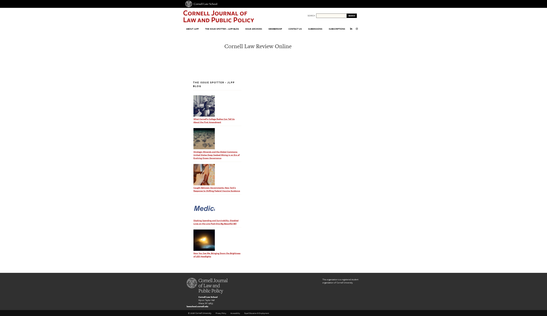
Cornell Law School (208, 296)
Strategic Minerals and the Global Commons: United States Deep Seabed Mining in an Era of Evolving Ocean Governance (216, 155)
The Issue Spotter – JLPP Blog (222, 28)
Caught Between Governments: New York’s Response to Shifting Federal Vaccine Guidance (216, 189)
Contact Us (295, 28)
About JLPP (192, 28)
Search (311, 15)
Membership (275, 28)
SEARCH (351, 15)
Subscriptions (337, 28)
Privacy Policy (221, 313)
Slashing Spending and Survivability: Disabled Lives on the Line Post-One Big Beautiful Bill (215, 222)
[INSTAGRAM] (356, 30)
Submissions (315, 28)
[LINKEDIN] (351, 30)
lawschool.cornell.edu (197, 306)
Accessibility (235, 313)
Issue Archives (253, 28)
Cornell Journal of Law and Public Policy (218, 16)
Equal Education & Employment (256, 313)
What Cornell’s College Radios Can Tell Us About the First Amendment (214, 120)
